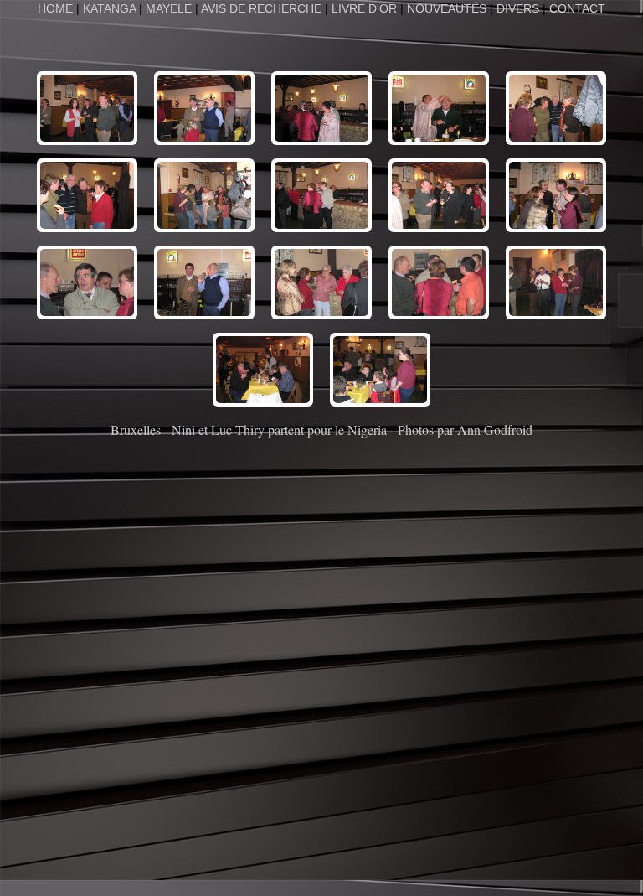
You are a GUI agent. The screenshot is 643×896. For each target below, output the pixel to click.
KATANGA (109, 8)
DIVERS (517, 8)
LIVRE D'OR (364, 8)
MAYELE (169, 8)
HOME (57, 8)
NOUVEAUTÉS (446, 8)
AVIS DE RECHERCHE (261, 8)
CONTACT (577, 8)
